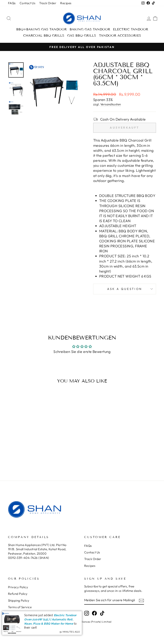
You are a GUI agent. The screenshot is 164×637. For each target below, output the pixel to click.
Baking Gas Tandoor (90, 29)
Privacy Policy (18, 587)
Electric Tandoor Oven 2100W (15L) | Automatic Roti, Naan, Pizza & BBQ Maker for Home (50, 619)
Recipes (65, 3)
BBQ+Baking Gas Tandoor (41, 29)
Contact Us (27, 3)
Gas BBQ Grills (81, 35)
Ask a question (124, 289)
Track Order (47, 3)
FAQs (12, 3)
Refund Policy (18, 594)
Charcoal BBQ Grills (43, 35)
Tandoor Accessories (120, 35)
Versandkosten (110, 104)
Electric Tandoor (130, 29)
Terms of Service (20, 607)
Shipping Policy (18, 600)
